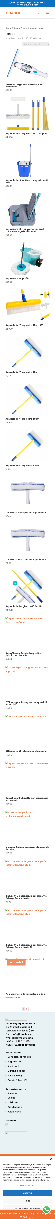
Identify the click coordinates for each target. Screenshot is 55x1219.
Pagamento (14, 1061)
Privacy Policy (14, 1075)
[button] (50, 1159)
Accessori (12, 1093)
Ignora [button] (31, 1217)
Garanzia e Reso (16, 1070)
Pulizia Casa (14, 1111)
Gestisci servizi (26, 1185)
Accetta (27, 1193)
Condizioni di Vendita (19, 1056)
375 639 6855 (25, 1037)
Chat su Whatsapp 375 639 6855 (28, 2)
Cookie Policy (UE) (17, 1080)
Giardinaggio (14, 1107)
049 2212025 (23, 1041)
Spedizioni (13, 1066)
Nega (27, 1200)
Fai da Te (12, 1102)
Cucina (11, 1097)
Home (8, 28)
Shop (16, 28)
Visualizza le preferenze (27, 1208)
